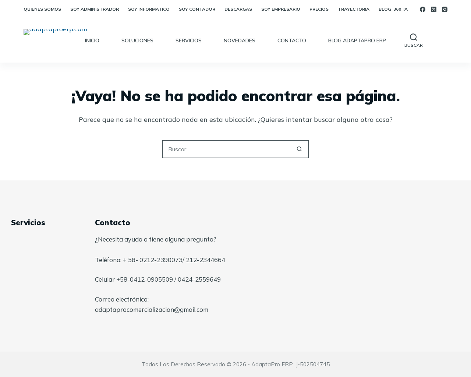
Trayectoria (353, 9)
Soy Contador (197, 9)
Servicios (189, 40)
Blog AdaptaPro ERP (357, 40)
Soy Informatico (149, 9)
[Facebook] (422, 9)
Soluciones (137, 40)
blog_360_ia (393, 9)
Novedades (239, 40)
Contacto (291, 40)
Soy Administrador (94, 9)
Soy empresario (280, 9)
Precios (319, 9)
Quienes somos (42, 9)
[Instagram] (444, 9)
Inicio (92, 40)
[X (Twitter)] (433, 9)
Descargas (238, 9)
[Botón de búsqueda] (299, 149)
